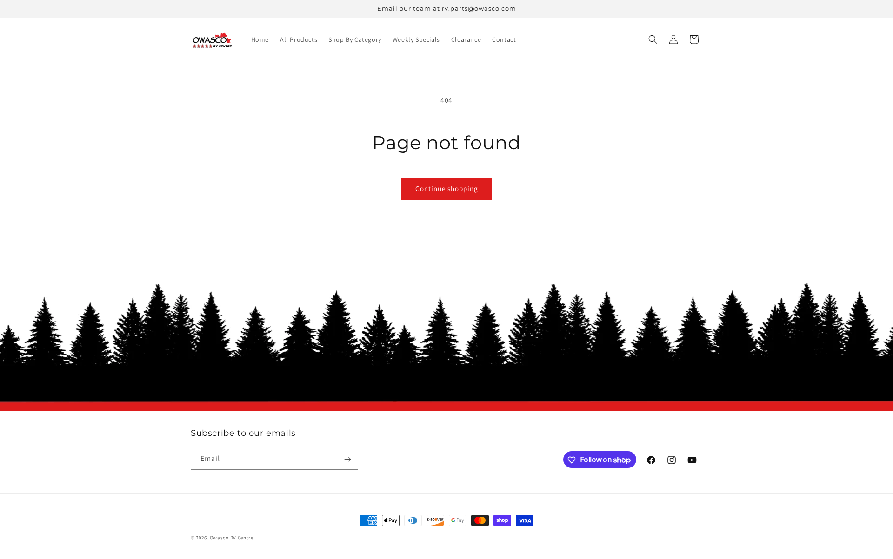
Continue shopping (446, 188)
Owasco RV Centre (231, 537)
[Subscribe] (347, 459)
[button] (653, 39)
